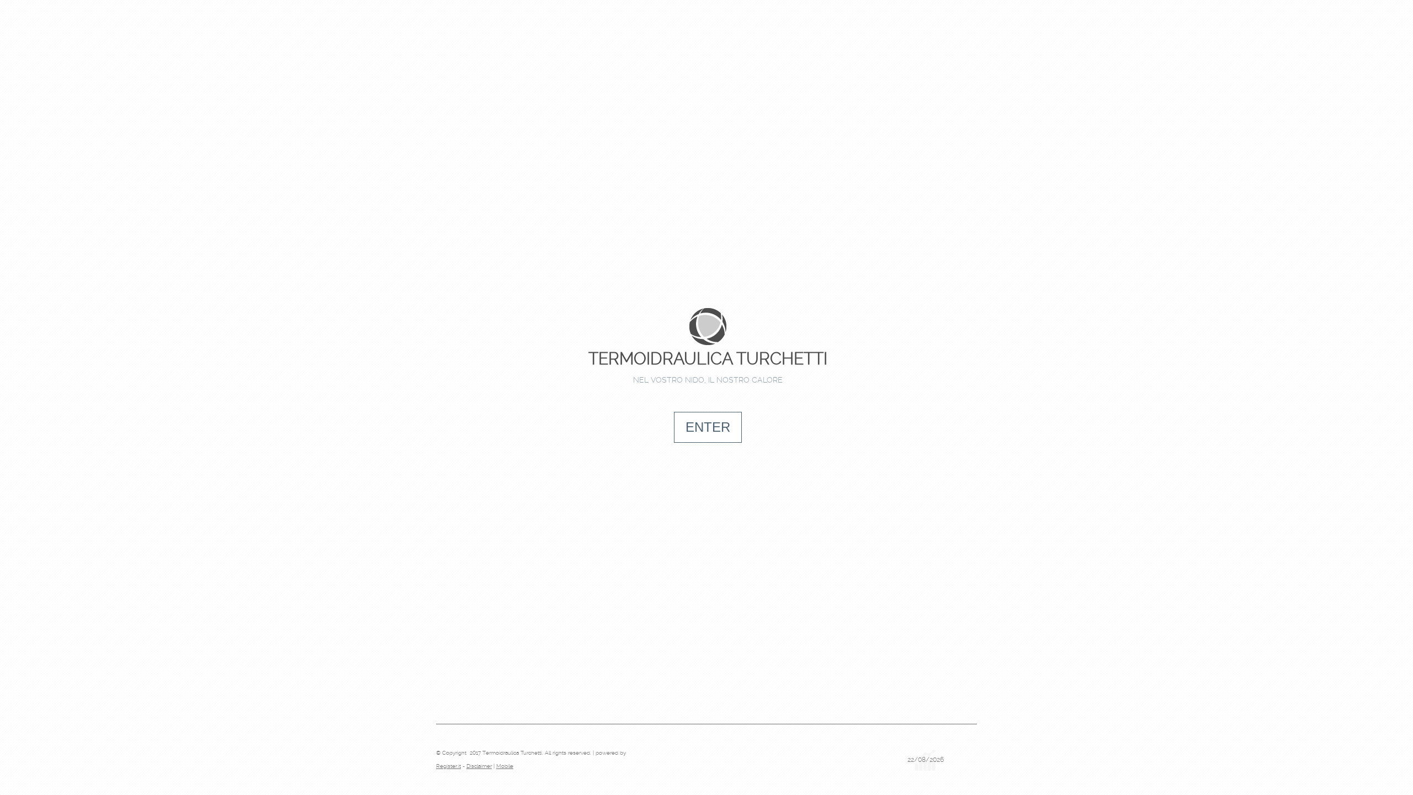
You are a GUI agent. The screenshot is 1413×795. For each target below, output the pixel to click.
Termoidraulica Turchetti (707, 359)
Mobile (504, 766)
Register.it (448, 766)
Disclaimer (479, 766)
